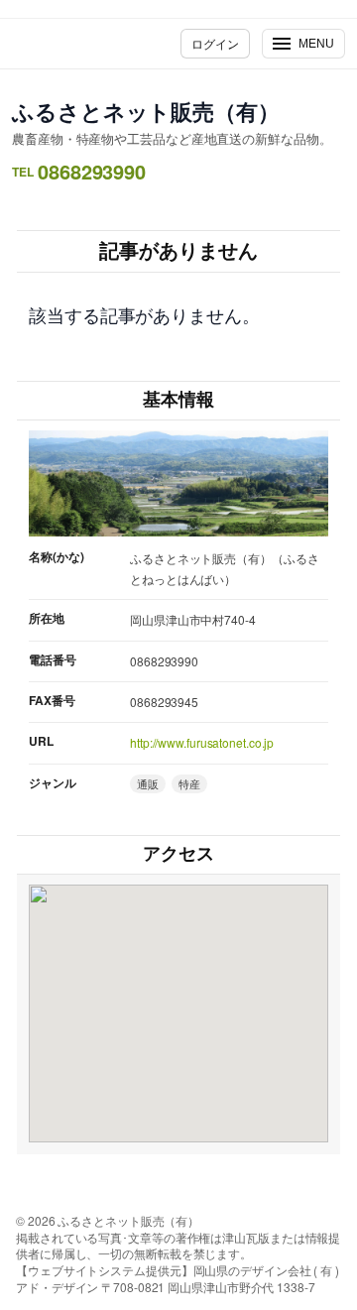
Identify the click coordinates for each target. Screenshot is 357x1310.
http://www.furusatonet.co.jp (202, 742)
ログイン (215, 43)
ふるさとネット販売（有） (146, 111)
